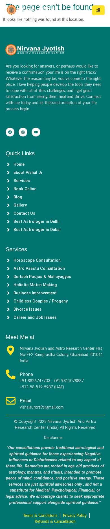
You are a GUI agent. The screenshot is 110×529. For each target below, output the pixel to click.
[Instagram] (23, 132)
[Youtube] (36, 132)
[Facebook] (10, 132)
